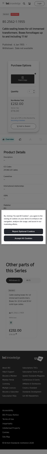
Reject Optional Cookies (23, 231)
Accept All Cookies (23, 238)
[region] (23, 227)
